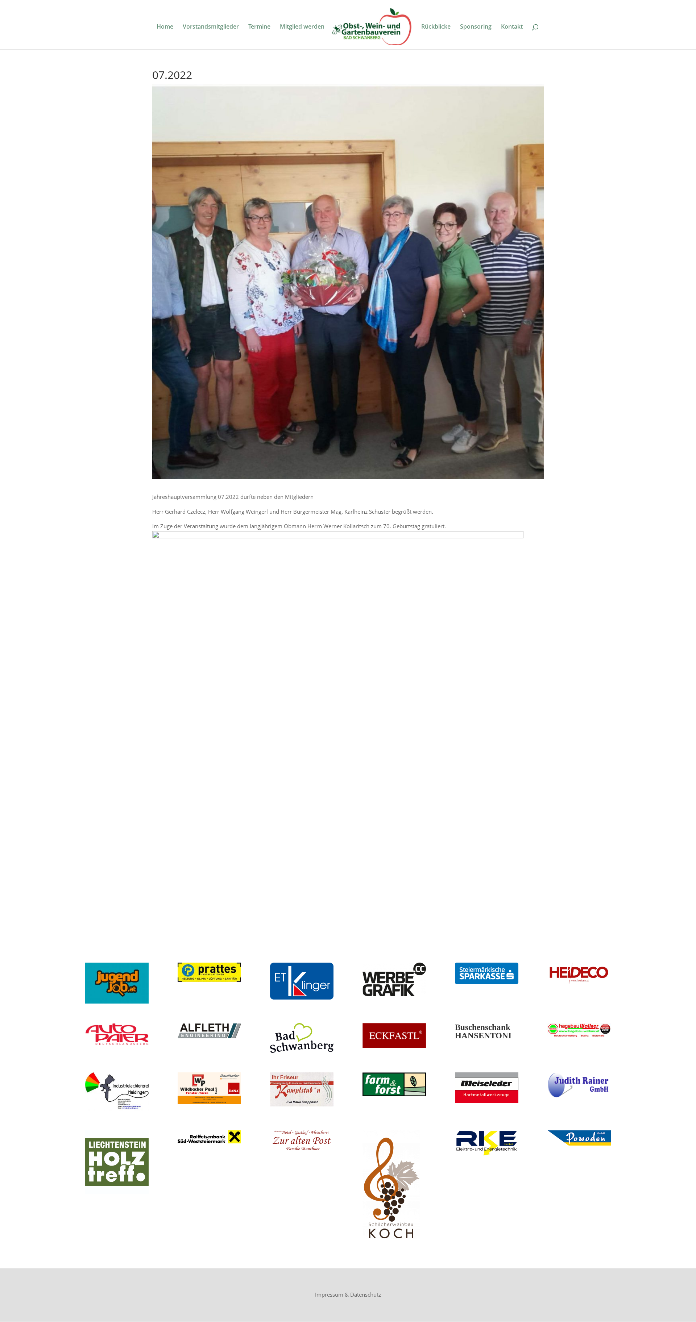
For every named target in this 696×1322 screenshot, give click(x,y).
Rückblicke (436, 27)
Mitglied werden (302, 27)
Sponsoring (476, 27)
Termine (259, 27)
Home (165, 27)
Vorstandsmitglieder (211, 27)
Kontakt (512, 27)
